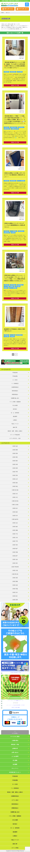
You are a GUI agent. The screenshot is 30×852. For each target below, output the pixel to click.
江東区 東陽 (15, 581)
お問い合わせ (15, 752)
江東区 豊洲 (15, 449)
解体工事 (15, 427)
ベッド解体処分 (13, 231)
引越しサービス (15, 423)
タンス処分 (15, 379)
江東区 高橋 (15, 552)
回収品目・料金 (15, 744)
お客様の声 (15, 748)
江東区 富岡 (15, 599)
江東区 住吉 (15, 522)
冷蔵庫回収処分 (13, 127)
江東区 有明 (15, 464)
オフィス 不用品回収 (15, 434)
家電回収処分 (6, 128)
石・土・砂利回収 (21, 180)
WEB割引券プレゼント (15, 772)
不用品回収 (6, 71)
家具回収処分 (13, 71)
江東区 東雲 (15, 468)
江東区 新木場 (21, 169)
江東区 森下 (15, 555)
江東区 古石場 (21, 325)
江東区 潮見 (15, 457)
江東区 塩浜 (15, 446)
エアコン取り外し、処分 (15, 438)
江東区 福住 (15, 482)
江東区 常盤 (15, 588)
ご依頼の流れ (15, 740)
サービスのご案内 (15, 736)
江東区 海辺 (15, 486)
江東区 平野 (15, 471)
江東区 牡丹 (15, 515)
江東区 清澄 (15, 577)
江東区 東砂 (15, 460)
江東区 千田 (15, 541)
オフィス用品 (15, 847)
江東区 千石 (15, 533)
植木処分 (15, 409)
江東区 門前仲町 (15, 566)
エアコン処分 (15, 800)
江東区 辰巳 (15, 563)
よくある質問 (15, 756)
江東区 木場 (15, 570)
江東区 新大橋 (15, 490)
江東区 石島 (15, 475)
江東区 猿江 (15, 596)
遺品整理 (13, 232)
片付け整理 (20, 71)
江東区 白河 (15, 479)
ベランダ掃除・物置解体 (8, 286)
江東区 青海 (15, 453)
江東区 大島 (15, 537)
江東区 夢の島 (15, 574)
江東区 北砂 (21, 271)
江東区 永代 (15, 497)
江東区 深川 (15, 592)
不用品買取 (15, 376)
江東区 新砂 (15, 512)
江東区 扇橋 (15, 530)
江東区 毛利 (15, 544)
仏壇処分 (15, 420)
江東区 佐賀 (21, 112)
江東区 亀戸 (21, 58)
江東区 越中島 (15, 519)
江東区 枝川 (15, 508)
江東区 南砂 (21, 219)
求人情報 (15, 760)
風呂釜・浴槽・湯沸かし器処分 (15, 792)
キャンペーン (15, 768)
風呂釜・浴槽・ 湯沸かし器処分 (15, 431)
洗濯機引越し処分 (15, 128)
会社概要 (15, 764)
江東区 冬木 (15, 493)
